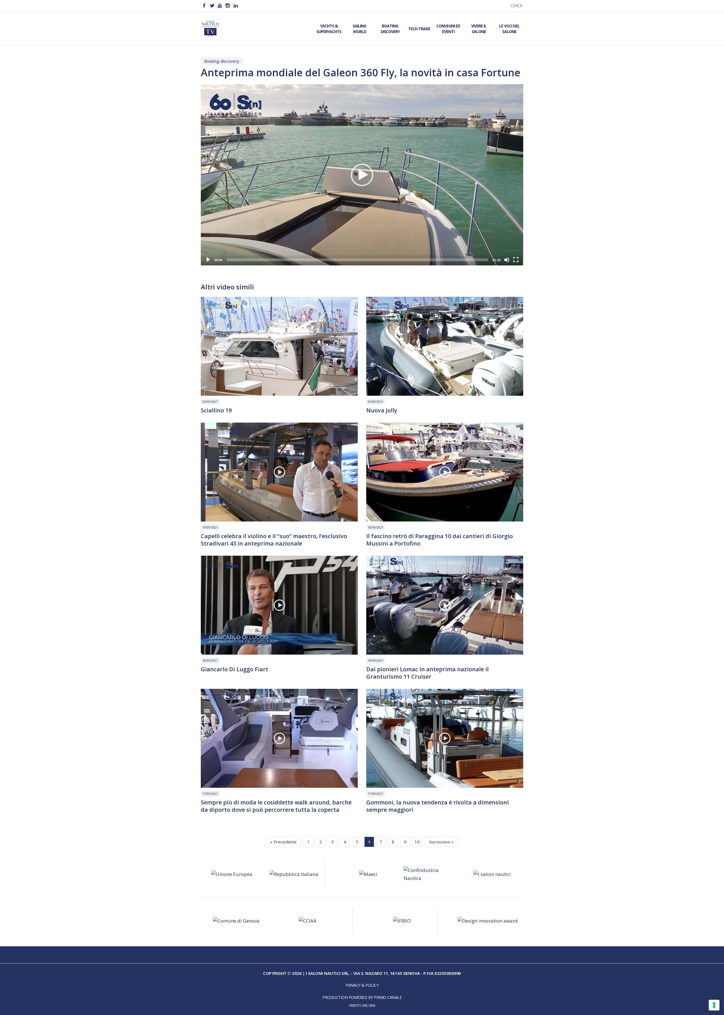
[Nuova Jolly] (444, 346)
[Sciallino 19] (279, 346)
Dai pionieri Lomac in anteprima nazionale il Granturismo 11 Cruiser (427, 673)
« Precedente (283, 842)
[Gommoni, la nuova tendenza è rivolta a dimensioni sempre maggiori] (444, 738)
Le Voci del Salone (509, 28)
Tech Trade (419, 28)
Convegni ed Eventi (448, 28)
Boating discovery (221, 61)
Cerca (516, 5)
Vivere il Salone (478, 28)
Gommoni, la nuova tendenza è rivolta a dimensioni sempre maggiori (437, 806)
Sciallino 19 (216, 410)
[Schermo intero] (516, 260)
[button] (362, 175)
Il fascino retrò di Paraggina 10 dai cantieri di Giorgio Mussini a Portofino (439, 540)
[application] (362, 174)
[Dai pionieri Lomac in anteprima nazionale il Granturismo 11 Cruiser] (444, 605)
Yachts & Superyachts (328, 28)
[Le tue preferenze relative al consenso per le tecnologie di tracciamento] (714, 1005)
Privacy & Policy (362, 985)
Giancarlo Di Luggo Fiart (234, 669)
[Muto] (507, 260)
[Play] (208, 260)
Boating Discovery (390, 28)
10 (417, 842)
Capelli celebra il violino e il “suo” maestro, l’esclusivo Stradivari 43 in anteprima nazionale (274, 540)
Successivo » (441, 842)
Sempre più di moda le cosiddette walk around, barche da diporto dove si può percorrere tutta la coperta (276, 806)
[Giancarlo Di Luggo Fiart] (279, 605)
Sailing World (359, 28)
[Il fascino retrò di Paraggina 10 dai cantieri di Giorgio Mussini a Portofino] (444, 472)
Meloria (369, 1005)
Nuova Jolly (381, 410)
